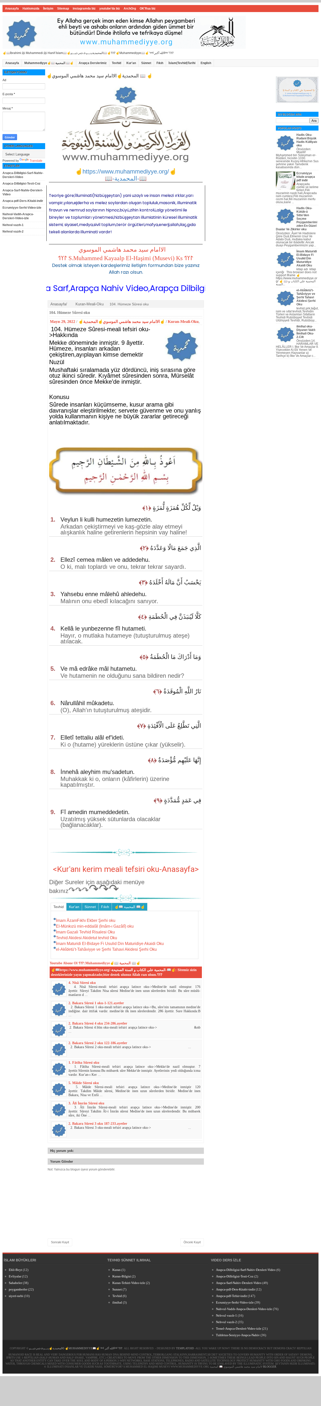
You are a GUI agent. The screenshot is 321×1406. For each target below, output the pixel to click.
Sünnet (146, 63)
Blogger (269, 1366)
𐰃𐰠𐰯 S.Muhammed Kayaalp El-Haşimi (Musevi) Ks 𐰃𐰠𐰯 (125, 258)
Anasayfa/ (58, 304)
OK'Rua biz (147, 8)
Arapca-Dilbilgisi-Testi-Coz (21, 183)
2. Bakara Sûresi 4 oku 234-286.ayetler (97, 1023)
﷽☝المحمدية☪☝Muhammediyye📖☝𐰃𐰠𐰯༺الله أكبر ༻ (75, 1348)
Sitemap (63, 8)
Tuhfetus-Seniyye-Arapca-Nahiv (238, 1335)
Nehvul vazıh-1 (13, 225)
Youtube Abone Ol (63, 963)
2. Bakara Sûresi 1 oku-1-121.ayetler (96, 1003)
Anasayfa (12, 8)
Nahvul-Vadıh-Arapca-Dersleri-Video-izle (18, 216)
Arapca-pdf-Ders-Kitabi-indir (23, 201)
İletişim (48, 8)
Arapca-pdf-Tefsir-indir (231, 1296)
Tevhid (116, 63)
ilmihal (117, 1302)
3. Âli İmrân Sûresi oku (86, 1103)
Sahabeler (15, 1283)
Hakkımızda (31, 8)
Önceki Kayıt (192, 1242)
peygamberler (18, 1289)
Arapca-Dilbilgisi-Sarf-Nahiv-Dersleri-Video (23, 175)
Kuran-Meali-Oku (89, 304)
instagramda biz (84, 8)
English (206, 63)
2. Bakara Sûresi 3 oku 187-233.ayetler (97, 1124)
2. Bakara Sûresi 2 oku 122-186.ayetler (97, 1043)
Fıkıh (159, 63)
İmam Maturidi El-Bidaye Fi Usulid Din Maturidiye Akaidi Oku (306, 258)
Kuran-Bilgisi (121, 1276)
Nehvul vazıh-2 (13, 231)
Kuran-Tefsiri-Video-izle (128, 1283)
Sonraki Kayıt (60, 1242)
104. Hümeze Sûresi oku (69, 312)
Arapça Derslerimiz (93, 63)
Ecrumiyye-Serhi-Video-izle (22, 207)
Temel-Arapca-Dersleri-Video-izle (238, 1328)
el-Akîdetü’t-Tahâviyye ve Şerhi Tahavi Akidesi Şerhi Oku (305, 297)
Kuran (116, 1270)
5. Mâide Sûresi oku (83, 1083)
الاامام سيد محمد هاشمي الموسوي (122, 249)
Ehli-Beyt (15, 1270)
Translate (36, 160)
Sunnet (117, 1289)
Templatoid (185, 1348)
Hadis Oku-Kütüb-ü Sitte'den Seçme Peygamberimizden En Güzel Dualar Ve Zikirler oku (296, 218)
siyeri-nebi (16, 1296)
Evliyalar (15, 1276)
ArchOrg (130, 8)
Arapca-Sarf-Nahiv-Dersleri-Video (239, 1283)
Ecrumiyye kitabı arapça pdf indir (305, 177)
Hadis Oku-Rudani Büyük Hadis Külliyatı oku (306, 140)
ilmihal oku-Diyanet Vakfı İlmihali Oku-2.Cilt (305, 332)
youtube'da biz (109, 8)
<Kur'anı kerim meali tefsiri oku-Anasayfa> (126, 869)
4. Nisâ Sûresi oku (82, 983)
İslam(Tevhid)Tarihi (182, 63)
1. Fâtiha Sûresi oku (83, 1062)
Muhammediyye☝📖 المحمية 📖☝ (48, 63)
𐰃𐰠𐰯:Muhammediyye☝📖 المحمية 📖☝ (109, 963)
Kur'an (131, 63)
